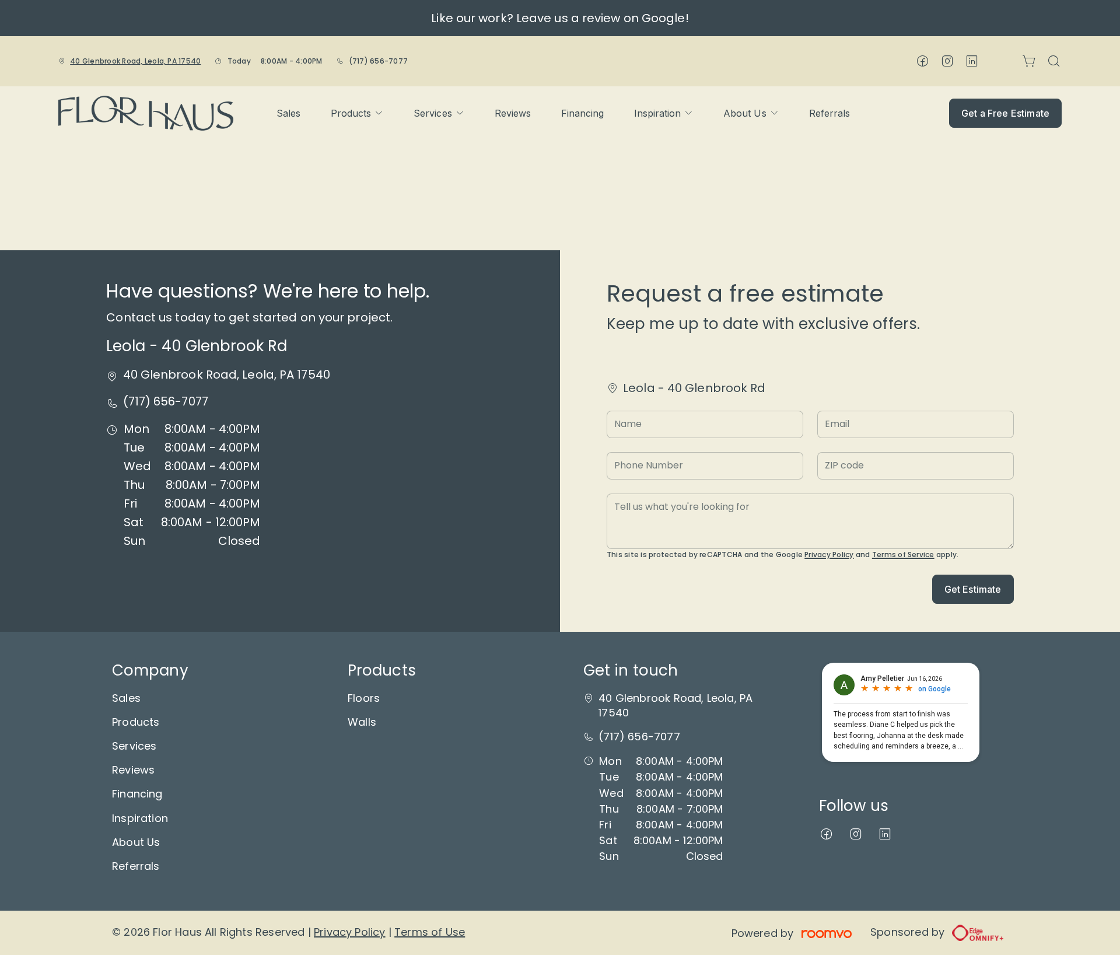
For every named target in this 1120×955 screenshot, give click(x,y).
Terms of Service (903, 554)
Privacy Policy (828, 554)
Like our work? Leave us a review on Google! (559, 18)
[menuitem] (288, 113)
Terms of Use (429, 932)
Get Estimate (973, 589)
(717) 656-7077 (378, 61)
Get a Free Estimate (1005, 113)
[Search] (1054, 61)
